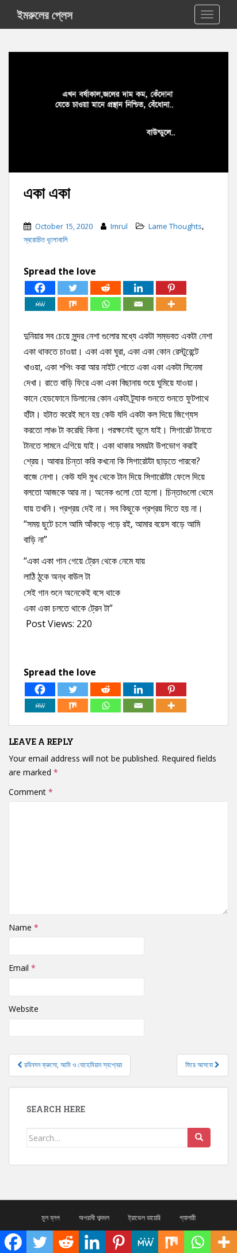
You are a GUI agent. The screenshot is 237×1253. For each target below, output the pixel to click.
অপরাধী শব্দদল (94, 1217)
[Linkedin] (138, 288)
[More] (171, 304)
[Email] (138, 304)
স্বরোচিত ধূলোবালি (46, 239)
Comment (31, 791)
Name (24, 927)
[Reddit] (105, 288)
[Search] (199, 1137)
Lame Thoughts (175, 226)
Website (24, 1008)
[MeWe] (40, 304)
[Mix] (73, 304)
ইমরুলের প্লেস (44, 14)
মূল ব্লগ (50, 1217)
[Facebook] (40, 288)
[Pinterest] (171, 288)
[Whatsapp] (105, 304)
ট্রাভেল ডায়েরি (144, 1217)
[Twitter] (73, 288)
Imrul (119, 226)
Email (22, 967)
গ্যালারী (187, 1217)
